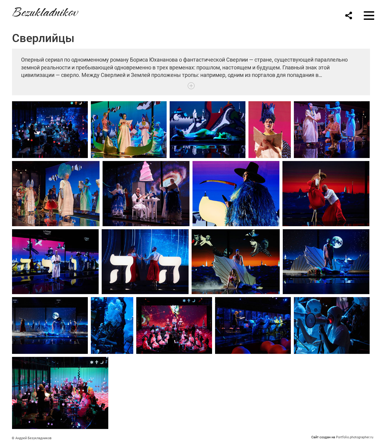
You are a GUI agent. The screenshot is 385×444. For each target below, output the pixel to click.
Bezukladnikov (44, 11)
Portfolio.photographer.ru (354, 437)
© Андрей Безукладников (31, 438)
